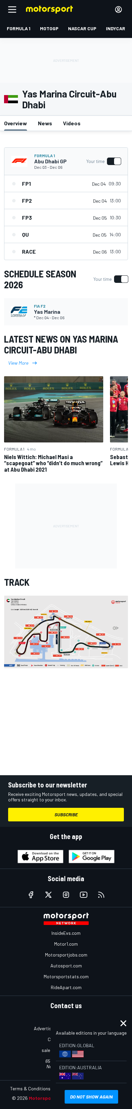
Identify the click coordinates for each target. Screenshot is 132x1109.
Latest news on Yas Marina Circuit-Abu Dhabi (61, 344)
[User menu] (118, 9)
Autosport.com (66, 965)
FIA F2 (39, 306)
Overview (15, 123)
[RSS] (101, 895)
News (45, 123)
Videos (72, 123)
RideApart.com (66, 987)
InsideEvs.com (66, 933)
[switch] (103, 161)
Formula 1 (44, 155)
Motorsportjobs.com (66, 955)
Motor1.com (66, 944)
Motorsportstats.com (66, 976)
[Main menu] (12, 9)
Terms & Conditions (30, 1088)
